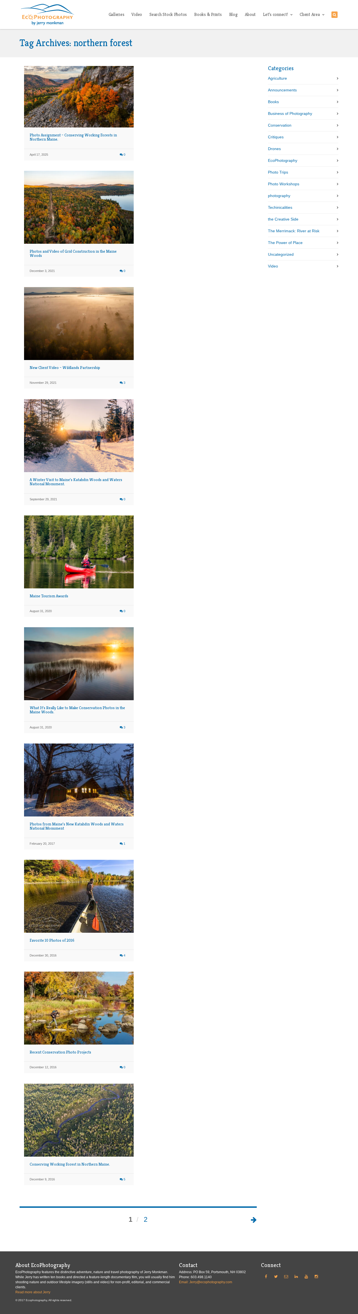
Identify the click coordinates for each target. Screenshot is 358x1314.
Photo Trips (278, 172)
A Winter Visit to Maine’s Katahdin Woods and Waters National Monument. (76, 481)
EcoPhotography (282, 160)
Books (273, 102)
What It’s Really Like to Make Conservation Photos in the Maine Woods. (77, 709)
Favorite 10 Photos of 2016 (52, 940)
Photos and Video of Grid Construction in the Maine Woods (73, 253)
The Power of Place (285, 242)
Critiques (276, 137)
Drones (274, 148)
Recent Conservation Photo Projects (60, 1052)
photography (279, 195)
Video (273, 266)
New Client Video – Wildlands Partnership (65, 367)
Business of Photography (290, 113)
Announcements (282, 90)
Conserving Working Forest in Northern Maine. (70, 1164)
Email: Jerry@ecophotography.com (205, 1282)
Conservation (279, 125)
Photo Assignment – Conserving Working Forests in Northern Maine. (73, 137)
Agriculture (277, 78)
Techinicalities (280, 207)
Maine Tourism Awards (49, 595)
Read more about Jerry (32, 1292)
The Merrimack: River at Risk (293, 231)
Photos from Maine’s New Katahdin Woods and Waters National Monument (77, 826)
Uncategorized (281, 254)
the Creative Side (283, 219)
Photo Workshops (283, 184)
